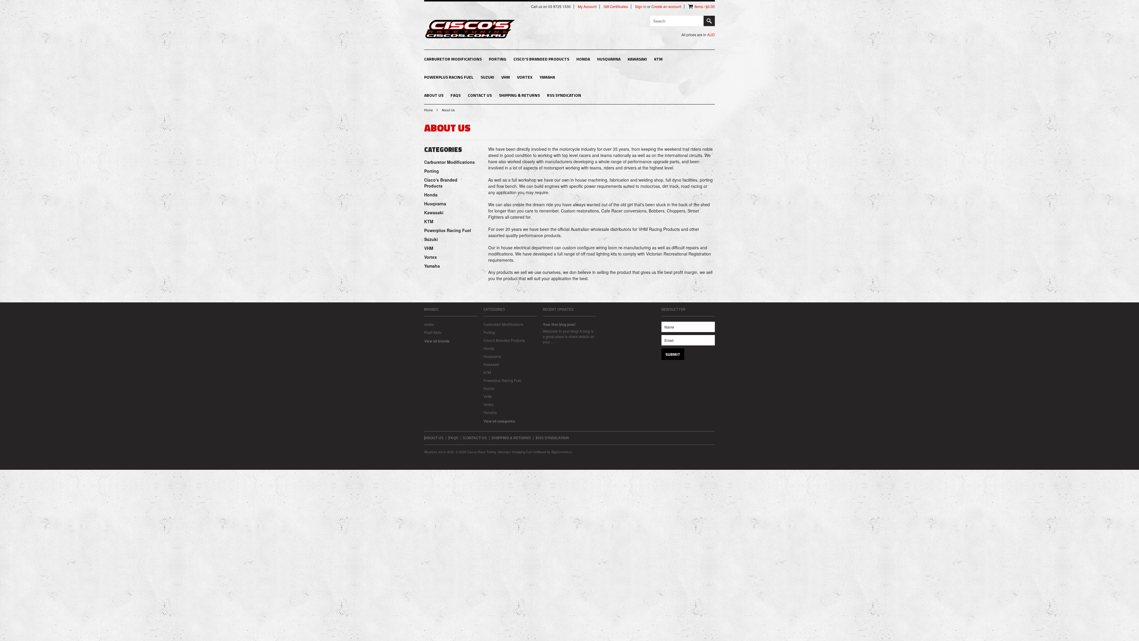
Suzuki (487, 77)
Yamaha (547, 77)
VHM (505, 77)
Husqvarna (609, 59)
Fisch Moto (433, 332)
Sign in (640, 6)
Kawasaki (637, 59)
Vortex (524, 77)
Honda (583, 59)
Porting (497, 59)
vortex (429, 324)
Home (428, 109)
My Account (587, 6)
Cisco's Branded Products (541, 59)
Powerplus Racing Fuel (448, 77)
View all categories (499, 421)
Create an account (666, 6)
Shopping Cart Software (529, 451)
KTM (658, 59)
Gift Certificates (616, 6)
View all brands (437, 341)
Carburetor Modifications (453, 59)
